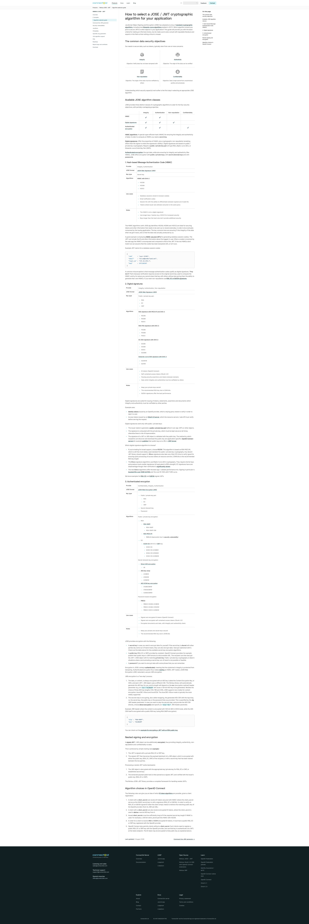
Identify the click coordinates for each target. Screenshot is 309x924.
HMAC (127, 116)
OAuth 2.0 (204, 886)
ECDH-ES (146, 544)
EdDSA (152, 476)
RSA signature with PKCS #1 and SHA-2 (152, 312)
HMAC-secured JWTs (153, 237)
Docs (122, 3)
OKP (158, 544)
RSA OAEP (146, 524)
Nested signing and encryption (141, 737)
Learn (128, 3)
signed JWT (130, 742)
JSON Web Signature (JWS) (146, 170)
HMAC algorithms (131, 135)
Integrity (142, 59)
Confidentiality (177, 76)
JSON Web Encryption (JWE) (147, 490)
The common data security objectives (145, 41)
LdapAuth (161, 862)
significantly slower (163, 466)
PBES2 (143, 601)
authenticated (150, 667)
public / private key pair (158, 428)
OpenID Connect (206, 879)
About (138, 898)
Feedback (204, 3)
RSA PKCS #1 (147, 534)
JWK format (172, 441)
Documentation (141, 862)
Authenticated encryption (134, 152)
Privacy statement (185, 898)
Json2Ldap (161, 859)
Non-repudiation (142, 76)
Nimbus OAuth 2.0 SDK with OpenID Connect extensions (186, 864)
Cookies (181, 905)
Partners (139, 909)
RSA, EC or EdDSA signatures (176, 278)
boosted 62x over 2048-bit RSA (139, 472)
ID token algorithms (166, 793)
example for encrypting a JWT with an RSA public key (159, 730)
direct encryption (145, 705)
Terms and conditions (186, 902)
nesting (161, 670)
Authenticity (177, 59)
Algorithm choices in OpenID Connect (145, 788)
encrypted (161, 742)
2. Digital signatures (134, 284)
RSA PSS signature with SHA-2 (149, 326)
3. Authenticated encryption (137, 482)
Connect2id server (163, 898)
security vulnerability (171, 537)
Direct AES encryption (148, 564)
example (156, 749)
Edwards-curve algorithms (152, 27)
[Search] (197, 3)
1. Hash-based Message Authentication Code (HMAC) (148, 162)
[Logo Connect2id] (100, 3)
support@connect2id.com (101, 872)
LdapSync (161, 865)
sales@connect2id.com (100, 866)
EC (145, 476)
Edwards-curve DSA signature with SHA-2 (152, 357)
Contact (212, 3)
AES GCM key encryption (149, 583)
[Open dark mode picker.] (181, 3)
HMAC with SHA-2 (143, 178)
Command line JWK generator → (184, 839)
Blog (134, 3)
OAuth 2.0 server (153, 417)
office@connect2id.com (100, 878)
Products (114, 3)
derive (136, 812)
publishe (145, 441)
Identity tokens (133, 412)
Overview (95, 14)
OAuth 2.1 (204, 883)
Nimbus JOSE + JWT (186, 859)
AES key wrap (145, 571)
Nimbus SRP (183, 870)
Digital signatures (131, 122)
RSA (142, 476)
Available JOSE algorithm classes (142, 100)
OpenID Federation (207, 859)
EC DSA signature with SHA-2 (148, 340)
